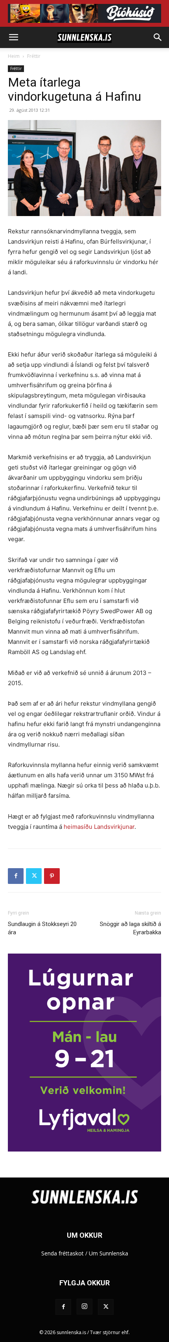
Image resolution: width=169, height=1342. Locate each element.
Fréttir (33, 56)
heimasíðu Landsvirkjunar (99, 826)
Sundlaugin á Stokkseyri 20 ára (42, 928)
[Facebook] (16, 876)
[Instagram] (84, 1306)
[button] (13, 37)
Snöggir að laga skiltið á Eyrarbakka (130, 928)
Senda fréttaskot (62, 1253)
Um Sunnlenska (108, 1253)
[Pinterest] (52, 876)
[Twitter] (34, 876)
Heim (14, 56)
